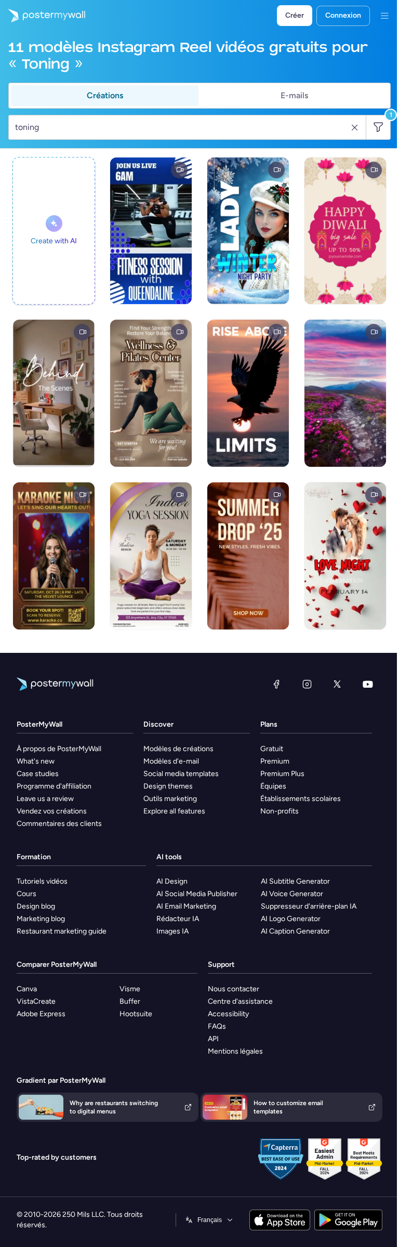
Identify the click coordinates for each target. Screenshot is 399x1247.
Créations (105, 95)
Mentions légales (235, 1051)
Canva (27, 989)
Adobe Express (41, 1013)
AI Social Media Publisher (196, 893)
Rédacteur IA (177, 918)
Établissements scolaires (300, 798)
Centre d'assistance (240, 1001)
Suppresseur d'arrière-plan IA (308, 906)
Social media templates (181, 773)
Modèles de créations (178, 748)
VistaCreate (36, 1001)
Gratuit (271, 748)
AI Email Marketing (186, 906)
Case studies (38, 773)
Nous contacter (233, 989)
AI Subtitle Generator (295, 881)
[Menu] (384, 15)
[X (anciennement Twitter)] (337, 684)
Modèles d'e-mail (171, 761)
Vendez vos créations (52, 811)
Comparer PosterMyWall (57, 964)
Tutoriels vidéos (42, 881)
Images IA (172, 931)
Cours (26, 893)
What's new (36, 761)
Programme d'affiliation (54, 786)
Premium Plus (282, 773)
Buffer (129, 1001)
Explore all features (174, 811)
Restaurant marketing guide (62, 931)
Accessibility (228, 1013)
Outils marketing (170, 798)
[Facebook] (276, 684)
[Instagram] (307, 684)
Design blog (36, 906)
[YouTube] (367, 684)
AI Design (172, 881)
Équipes (273, 786)
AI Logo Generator (291, 918)
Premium (274, 761)
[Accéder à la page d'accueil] (42, 15)
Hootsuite (135, 1013)
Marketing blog (41, 918)
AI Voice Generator (292, 893)
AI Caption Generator (295, 931)
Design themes (168, 786)
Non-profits (279, 811)
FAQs (217, 1026)
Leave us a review (45, 798)
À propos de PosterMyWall (59, 748)
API (213, 1038)
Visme (129, 989)
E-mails (294, 95)
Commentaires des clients (59, 823)
